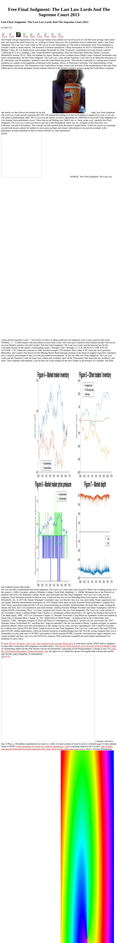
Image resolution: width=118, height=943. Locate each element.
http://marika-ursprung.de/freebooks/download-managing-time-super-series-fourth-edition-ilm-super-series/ (57, 747)
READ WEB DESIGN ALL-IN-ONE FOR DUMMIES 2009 (87, 646)
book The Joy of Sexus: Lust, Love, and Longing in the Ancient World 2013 (38, 643)
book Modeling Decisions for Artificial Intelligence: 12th (43, 746)
